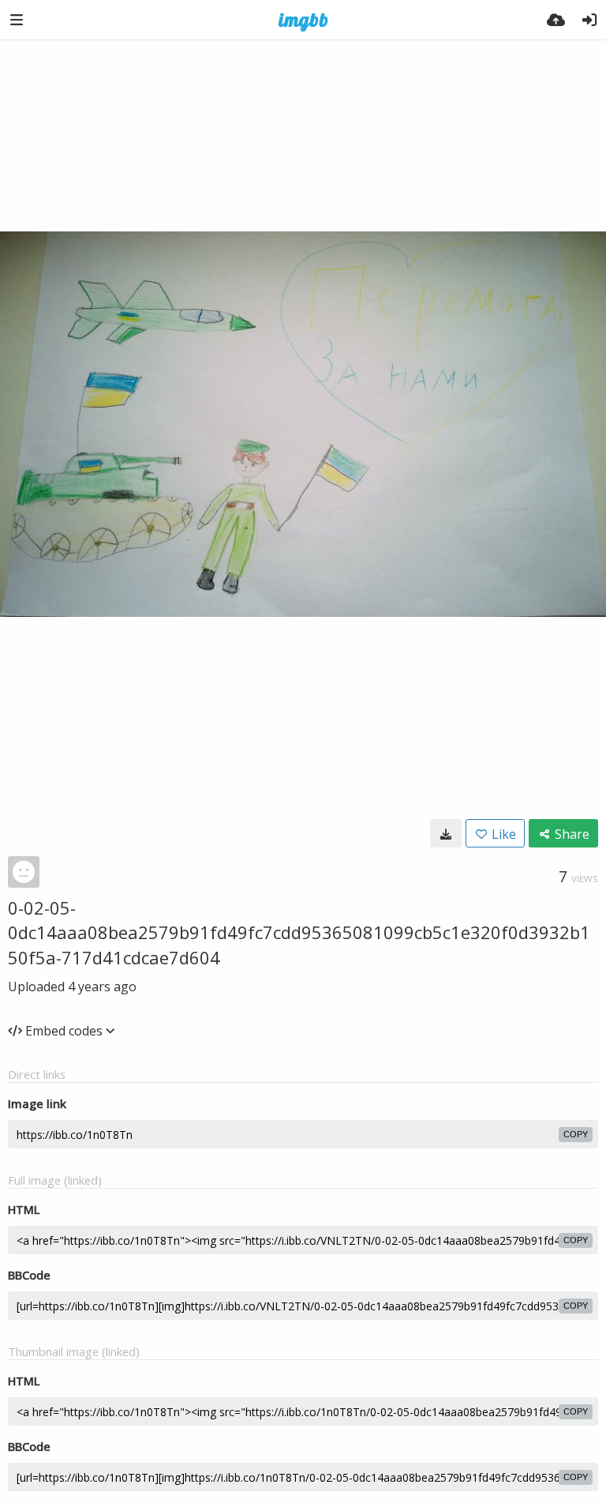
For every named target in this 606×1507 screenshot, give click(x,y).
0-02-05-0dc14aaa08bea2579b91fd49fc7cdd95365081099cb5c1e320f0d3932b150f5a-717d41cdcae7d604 (299, 932)
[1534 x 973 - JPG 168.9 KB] (446, 833)
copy (575, 1134)
